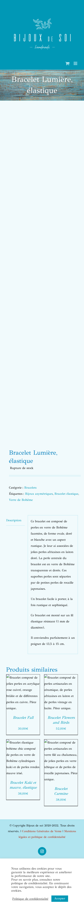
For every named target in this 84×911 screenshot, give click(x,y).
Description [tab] (13, 520)
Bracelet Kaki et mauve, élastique (23, 785)
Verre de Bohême (21, 500)
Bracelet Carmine (61, 791)
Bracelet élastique (66, 494)
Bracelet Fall (23, 717)
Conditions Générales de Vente (42, 831)
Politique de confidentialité (30, 899)
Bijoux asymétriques (39, 494)
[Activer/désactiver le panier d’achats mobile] (67, 63)
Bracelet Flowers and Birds (61, 720)
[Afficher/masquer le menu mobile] (76, 63)
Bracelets (30, 487)
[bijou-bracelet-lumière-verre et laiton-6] (42, 276)
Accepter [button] (59, 898)
